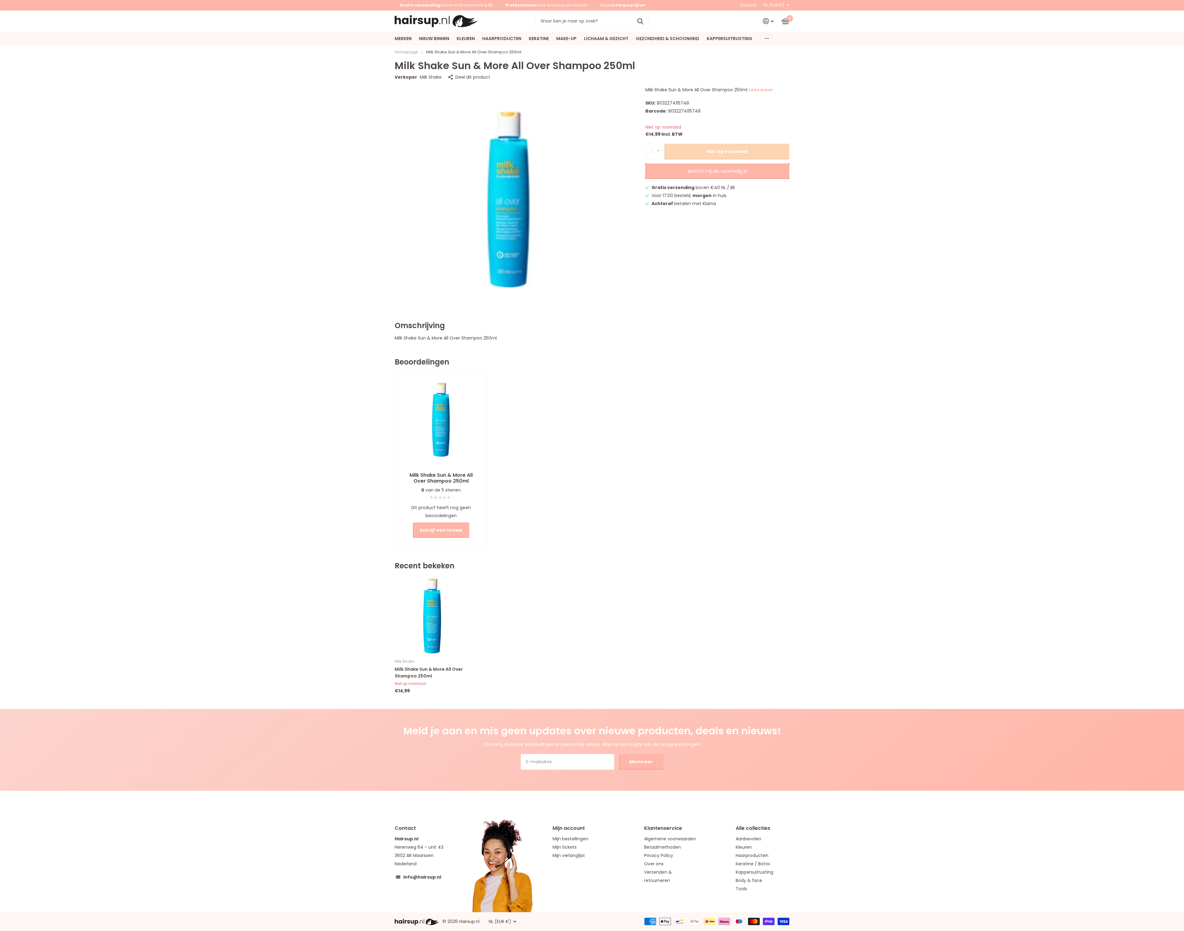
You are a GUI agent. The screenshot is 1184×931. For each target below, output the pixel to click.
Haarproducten (752, 855)
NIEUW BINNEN (434, 38)
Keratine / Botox (753, 864)
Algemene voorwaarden (670, 839)
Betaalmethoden (662, 847)
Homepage (406, 52)
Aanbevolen (748, 839)
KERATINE (539, 38)
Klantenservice (663, 828)
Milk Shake (431, 77)
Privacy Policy (658, 855)
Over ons (654, 864)
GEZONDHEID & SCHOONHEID (667, 38)
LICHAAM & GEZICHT (606, 38)
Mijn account (569, 828)
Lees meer (761, 90)
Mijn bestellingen (570, 839)
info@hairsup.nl (422, 877)
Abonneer (641, 762)
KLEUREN (466, 38)
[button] (659, 146)
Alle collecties (753, 828)
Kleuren (744, 847)
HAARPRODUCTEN (501, 38)
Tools (741, 889)
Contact (748, 5)
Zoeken (640, 21)
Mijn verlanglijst (569, 855)
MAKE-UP (566, 38)
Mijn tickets (565, 847)
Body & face (749, 880)
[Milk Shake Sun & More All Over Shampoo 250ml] (432, 616)
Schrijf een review (441, 530)
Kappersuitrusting (754, 872)
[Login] (768, 21)
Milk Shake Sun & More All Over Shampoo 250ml (429, 672)
